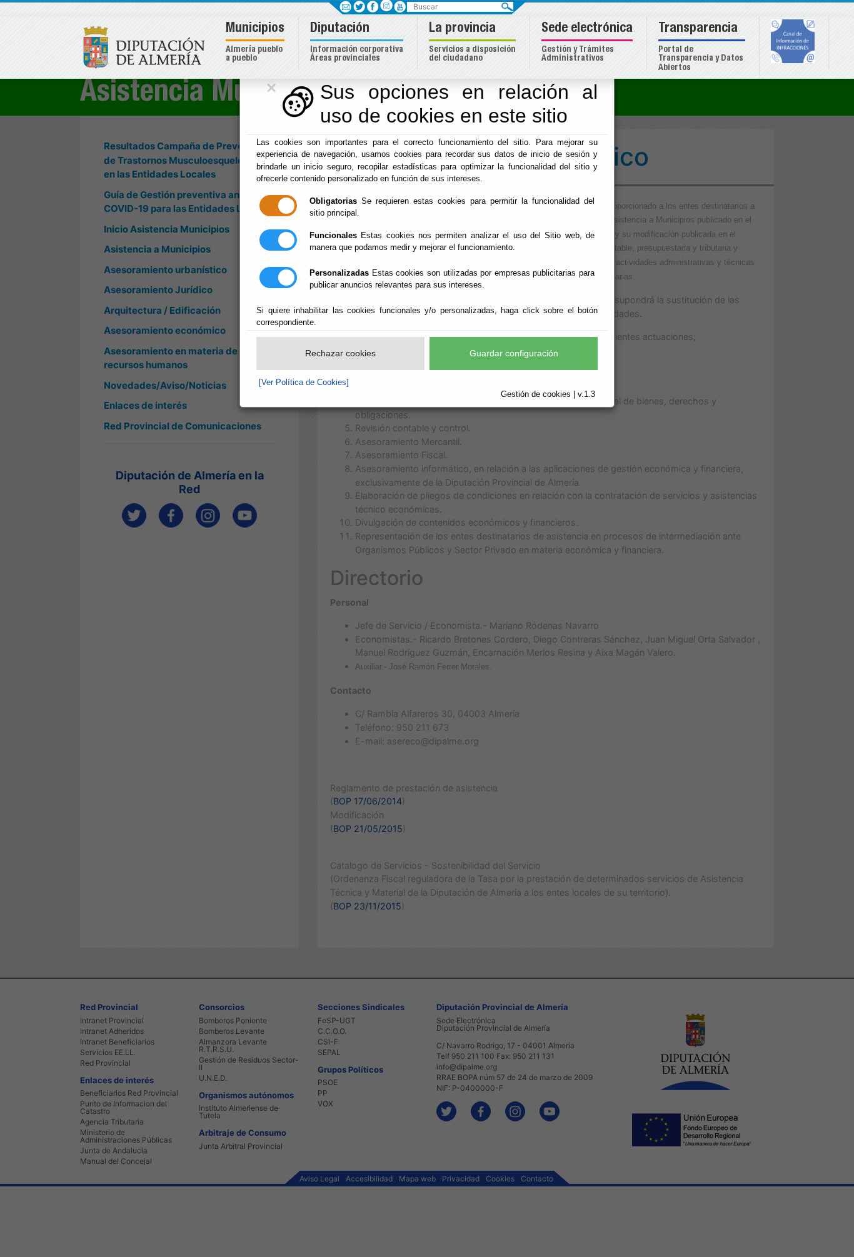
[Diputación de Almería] (147, 46)
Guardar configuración (514, 353)
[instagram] (386, 5)
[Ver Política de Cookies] (304, 382)
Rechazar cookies (340, 353)
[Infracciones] (794, 42)
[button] (256, 42)
